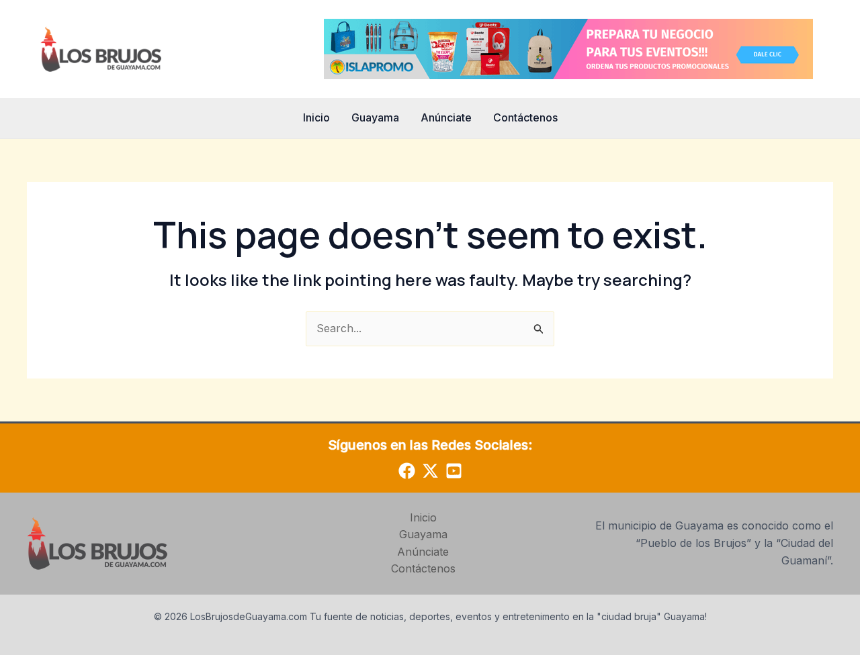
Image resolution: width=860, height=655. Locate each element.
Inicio (316, 117)
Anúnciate (446, 117)
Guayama (375, 117)
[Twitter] (430, 470)
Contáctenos (525, 117)
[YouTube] (453, 470)
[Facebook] (406, 470)
